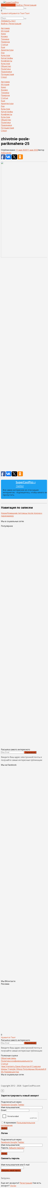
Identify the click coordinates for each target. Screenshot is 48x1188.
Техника (5, 39)
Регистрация (26, 1183)
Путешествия (7, 74)
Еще (3, 47)
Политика (6, 69)
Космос (4, 36)
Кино (3, 33)
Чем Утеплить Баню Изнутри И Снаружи (21, 1066)
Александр (6, 152)
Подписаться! (30, 752)
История (5, 31)
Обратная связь (8, 1058)
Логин (4, 1153)
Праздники (6, 71)
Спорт (4, 77)
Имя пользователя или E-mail (15, 1164)
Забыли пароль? (16, 1147)
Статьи (4, 44)
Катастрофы (7, 58)
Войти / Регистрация (26, 5)
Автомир (5, 28)
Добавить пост (8, 5)
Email (3, 1110)
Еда (2, 52)
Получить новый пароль (11, 1170)
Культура (5, 55)
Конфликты (6, 60)
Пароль (12, 1147)
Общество (6, 66)
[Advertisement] (24, 365)
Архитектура (7, 50)
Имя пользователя (10, 1107)
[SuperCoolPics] (11, 2)
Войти (4, 1128)
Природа (5, 41)
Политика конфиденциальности (16, 1061)
